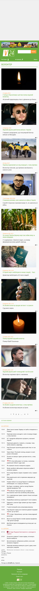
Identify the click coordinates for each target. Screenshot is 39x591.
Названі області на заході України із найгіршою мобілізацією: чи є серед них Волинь (21, 482)
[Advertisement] (19, 20)
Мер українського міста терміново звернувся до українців (21, 478)
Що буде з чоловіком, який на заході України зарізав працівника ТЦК (20, 487)
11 (24, 414)
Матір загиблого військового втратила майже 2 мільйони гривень (20, 469)
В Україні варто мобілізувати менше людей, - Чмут (19, 272)
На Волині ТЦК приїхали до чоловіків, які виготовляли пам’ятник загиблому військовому (20, 491)
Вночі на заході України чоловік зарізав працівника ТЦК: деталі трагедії (22, 519)
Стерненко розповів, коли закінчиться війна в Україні (19, 200)
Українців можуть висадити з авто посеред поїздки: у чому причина (22, 435)
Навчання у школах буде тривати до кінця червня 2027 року (21, 503)
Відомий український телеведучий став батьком (18, 372)
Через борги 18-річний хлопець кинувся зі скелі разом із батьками (21, 453)
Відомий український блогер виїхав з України (17, 130)
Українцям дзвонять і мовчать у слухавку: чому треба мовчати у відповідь (21, 444)
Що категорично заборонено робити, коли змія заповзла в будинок (21, 542)
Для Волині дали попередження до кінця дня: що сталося (21, 524)
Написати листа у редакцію (19, 574)
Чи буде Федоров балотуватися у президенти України (21, 533)
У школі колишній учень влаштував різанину (20, 507)
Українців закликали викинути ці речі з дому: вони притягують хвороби (21, 546)
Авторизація (18, 59)
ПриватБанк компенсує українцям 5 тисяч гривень (22, 500)
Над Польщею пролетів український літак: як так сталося (21, 448)
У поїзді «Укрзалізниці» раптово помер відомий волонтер (18, 96)
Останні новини (6, 420)
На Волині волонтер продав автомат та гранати (18, 305)
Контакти (19, 572)
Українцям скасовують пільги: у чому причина (20, 550)
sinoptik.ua (11, 563)
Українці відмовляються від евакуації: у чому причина (20, 165)
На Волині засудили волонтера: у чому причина (17, 405)
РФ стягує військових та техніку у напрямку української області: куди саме (20, 462)
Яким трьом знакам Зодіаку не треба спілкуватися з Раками (22, 430)
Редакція (19, 569)
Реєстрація (4, 59)
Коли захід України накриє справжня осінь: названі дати (22, 473)
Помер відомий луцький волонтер (13, 338)
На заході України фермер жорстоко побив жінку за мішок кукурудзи (19, 236)
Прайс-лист (19, 576)
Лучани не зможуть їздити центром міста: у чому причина (21, 457)
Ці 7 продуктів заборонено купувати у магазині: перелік (21, 439)
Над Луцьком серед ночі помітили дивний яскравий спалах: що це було (22, 510)
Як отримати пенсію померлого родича (18, 465)
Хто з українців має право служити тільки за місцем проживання (22, 496)
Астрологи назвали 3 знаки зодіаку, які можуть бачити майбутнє (20, 537)
